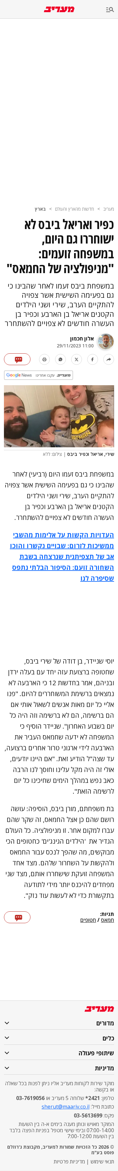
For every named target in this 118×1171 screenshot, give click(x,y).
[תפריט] (112, 10)
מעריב (108, 209)
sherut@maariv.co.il (65, 1106)
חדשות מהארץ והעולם (74, 209)
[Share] (108, 359)
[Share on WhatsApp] (60, 359)
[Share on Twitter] (76, 359)
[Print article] (44, 359)
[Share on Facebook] (92, 359)
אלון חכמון (82, 338)
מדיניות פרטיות (69, 1161)
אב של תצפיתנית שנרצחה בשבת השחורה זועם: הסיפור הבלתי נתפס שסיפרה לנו (63, 567)
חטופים (88, 920)
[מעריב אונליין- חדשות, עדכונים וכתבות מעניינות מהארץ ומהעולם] (59, 9)
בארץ (40, 209)
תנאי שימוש (102, 1161)
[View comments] (17, 359)
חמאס (107, 920)
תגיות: (107, 914)
